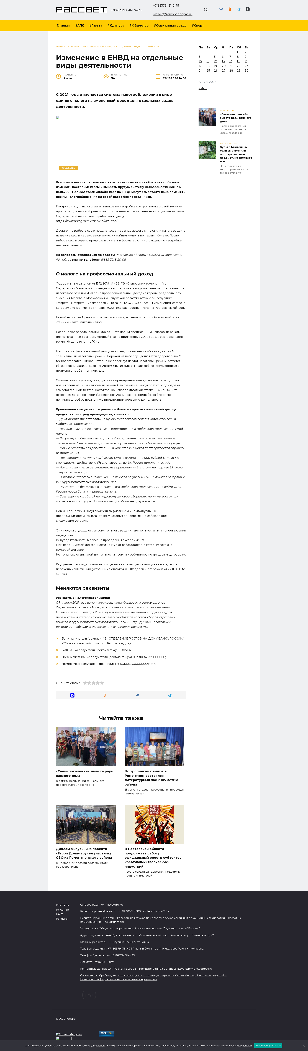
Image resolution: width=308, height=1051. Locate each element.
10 (200, 61)
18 (208, 66)
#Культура (115, 25)
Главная (63, 25)
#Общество (139, 25)
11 (208, 61)
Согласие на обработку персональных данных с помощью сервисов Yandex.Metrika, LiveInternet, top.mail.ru (153, 975)
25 (208, 70)
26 (215, 70)
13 (223, 61)
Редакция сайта (62, 912)
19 (215, 66)
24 (200, 70)
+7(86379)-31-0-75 (166, 5)
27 (223, 70)
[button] (72, 695)
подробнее (98, 1045)
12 (215, 61)
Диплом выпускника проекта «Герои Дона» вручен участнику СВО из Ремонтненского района (84, 853)
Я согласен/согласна (268, 1045)
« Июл (203, 88)
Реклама (62, 918)
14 (230, 61)
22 (238, 66)
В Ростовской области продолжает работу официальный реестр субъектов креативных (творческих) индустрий (153, 857)
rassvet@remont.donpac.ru (172, 14)
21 (230, 66)
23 (246, 66)
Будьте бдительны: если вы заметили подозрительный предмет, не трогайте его (236, 154)
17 (200, 66)
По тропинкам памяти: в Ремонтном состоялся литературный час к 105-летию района (151, 777)
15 (238, 61)
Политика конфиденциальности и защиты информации (118, 979)
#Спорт (198, 25)
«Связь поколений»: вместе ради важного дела (235, 118)
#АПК (79, 25)
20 (224, 66)
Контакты (62, 905)
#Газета (95, 25)
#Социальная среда (170, 25)
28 (231, 70)
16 (246, 61)
